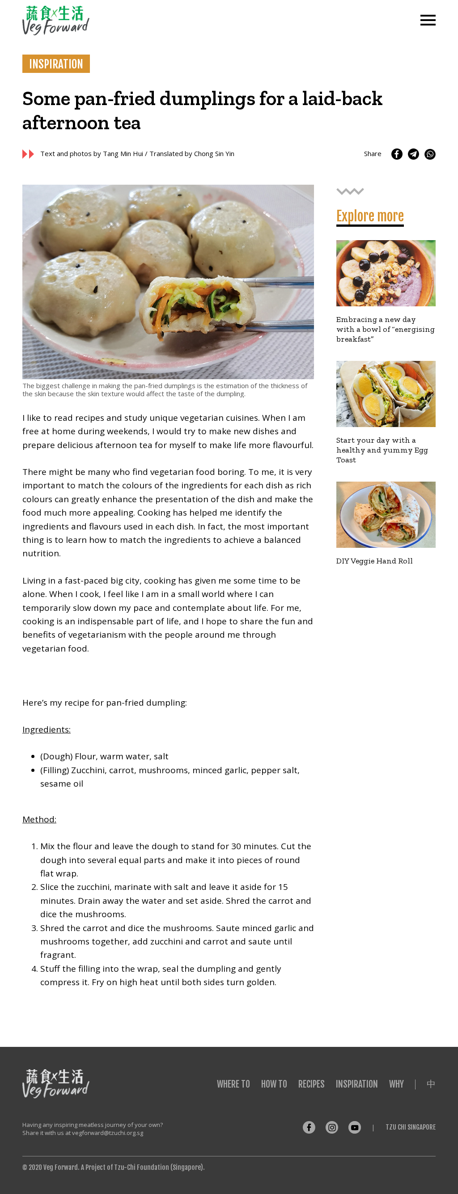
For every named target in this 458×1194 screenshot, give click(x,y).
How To (274, 1084)
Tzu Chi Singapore (411, 1127)
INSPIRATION (56, 64)
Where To (233, 1084)
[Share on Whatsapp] (430, 154)
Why (396, 1084)
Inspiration (357, 1084)
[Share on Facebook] (397, 154)
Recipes (311, 1084)
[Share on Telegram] (413, 154)
